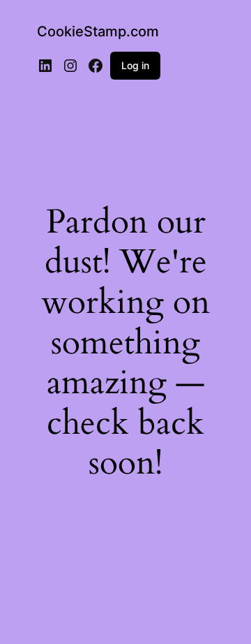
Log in (135, 65)
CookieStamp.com (98, 31)
